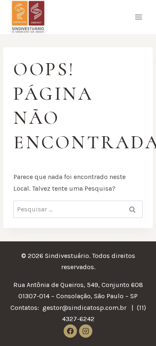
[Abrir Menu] (138, 17)
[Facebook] (70, 331)
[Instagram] (85, 331)
